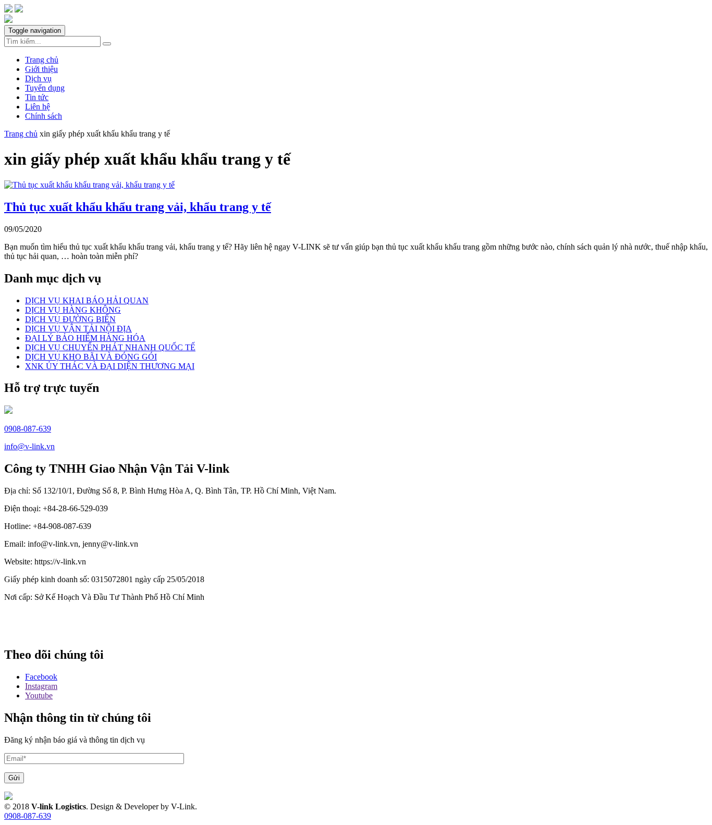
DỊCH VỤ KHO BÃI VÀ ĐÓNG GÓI (91, 356)
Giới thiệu (41, 69)
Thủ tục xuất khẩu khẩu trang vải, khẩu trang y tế (137, 207)
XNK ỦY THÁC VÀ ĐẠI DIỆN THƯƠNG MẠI (109, 366)
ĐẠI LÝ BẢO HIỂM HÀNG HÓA (85, 338)
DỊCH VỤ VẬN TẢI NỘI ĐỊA (78, 328)
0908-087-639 (27, 428)
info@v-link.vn (29, 446)
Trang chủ (41, 59)
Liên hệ (37, 106)
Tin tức (36, 97)
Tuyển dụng (45, 87)
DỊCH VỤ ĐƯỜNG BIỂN (70, 319)
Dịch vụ (38, 78)
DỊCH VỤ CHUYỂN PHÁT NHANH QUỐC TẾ (110, 347)
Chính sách (43, 116)
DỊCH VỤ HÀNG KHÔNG (73, 309)
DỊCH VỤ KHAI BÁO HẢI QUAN (87, 300)
